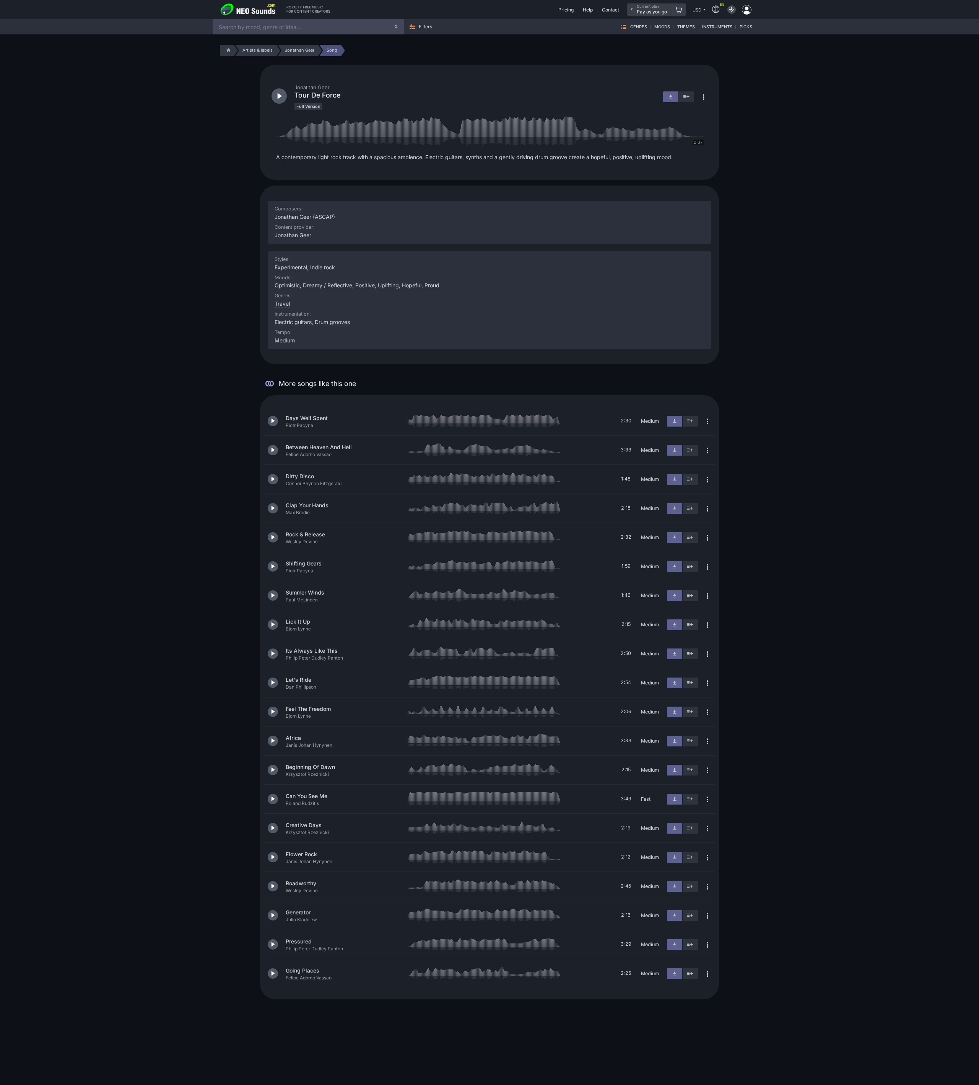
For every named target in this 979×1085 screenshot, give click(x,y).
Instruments (717, 27)
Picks (746, 27)
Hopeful (411, 285)
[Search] (396, 26)
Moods (662, 27)
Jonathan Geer (293, 235)
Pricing (566, 10)
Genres (638, 27)
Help (588, 10)
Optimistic (287, 285)
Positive (365, 285)
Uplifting (388, 285)
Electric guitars (293, 322)
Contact (610, 10)
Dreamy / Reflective (327, 285)
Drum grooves (332, 322)
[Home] (227, 50)
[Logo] (248, 9)
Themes (686, 27)
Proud (431, 285)
